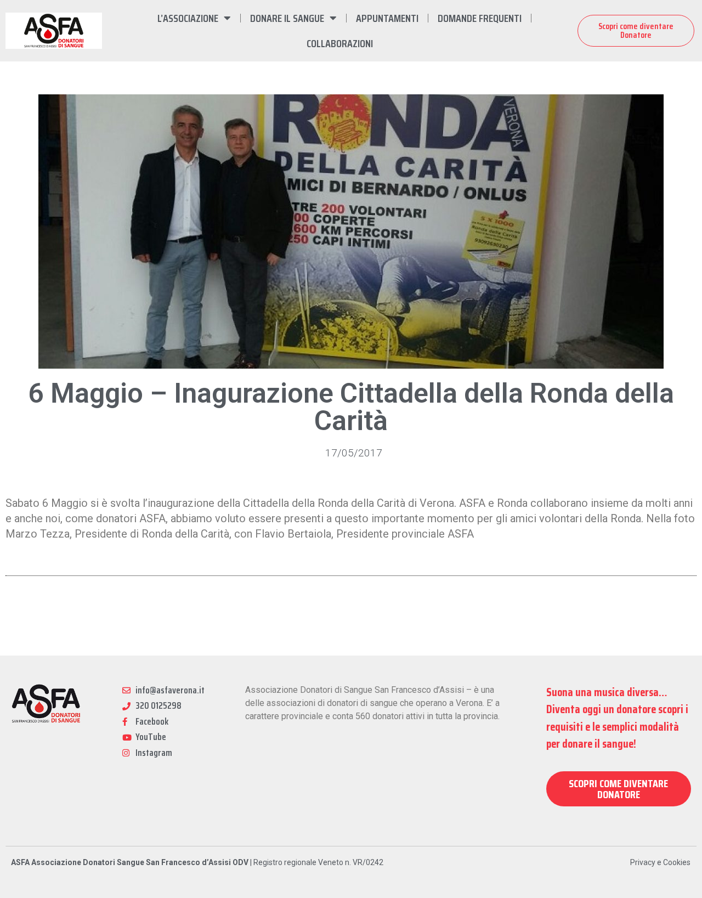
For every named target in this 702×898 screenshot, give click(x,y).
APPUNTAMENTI (387, 18)
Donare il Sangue (287, 18)
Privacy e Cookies (660, 862)
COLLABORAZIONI (340, 43)
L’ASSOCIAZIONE (187, 18)
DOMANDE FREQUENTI (480, 18)
